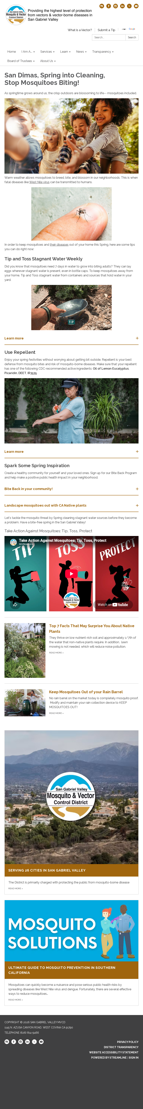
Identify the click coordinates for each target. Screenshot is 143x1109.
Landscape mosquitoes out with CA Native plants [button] (45, 505)
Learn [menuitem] (64, 51)
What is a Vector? (80, 30)
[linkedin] (122, 7)
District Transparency (121, 1047)
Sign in (134, 1057)
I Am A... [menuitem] (26, 51)
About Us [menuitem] (46, 61)
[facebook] (108, 7)
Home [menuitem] (11, 51)
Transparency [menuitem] (101, 51)
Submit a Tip (106, 30)
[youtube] (136, 7)
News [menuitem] (80, 51)
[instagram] (115, 7)
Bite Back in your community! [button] (28, 489)
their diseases (59, 244)
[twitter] (129, 7)
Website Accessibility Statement (114, 1052)
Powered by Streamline (109, 1057)
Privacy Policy (128, 1042)
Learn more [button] (14, 338)
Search (132, 37)
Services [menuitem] (46, 51)
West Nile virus (39, 182)
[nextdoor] (101, 7)
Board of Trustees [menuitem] (19, 61)
